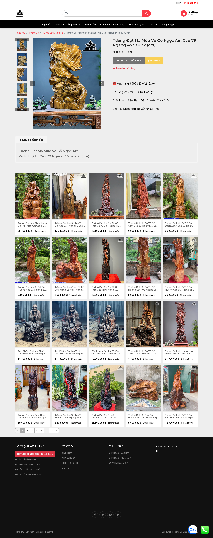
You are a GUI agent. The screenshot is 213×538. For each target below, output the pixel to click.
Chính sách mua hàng (120, 458)
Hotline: (186, 3)
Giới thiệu (67, 453)
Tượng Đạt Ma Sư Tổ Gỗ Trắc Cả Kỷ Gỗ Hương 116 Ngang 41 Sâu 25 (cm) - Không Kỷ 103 (105, 224)
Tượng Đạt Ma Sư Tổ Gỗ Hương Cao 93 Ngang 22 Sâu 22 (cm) (31, 288)
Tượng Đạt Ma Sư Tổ (53, 33)
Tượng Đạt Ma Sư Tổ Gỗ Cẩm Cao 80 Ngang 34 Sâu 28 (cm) (143, 224)
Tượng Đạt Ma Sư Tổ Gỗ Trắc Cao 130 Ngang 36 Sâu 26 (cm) (104, 288)
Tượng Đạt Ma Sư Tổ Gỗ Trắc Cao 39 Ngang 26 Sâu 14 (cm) (143, 352)
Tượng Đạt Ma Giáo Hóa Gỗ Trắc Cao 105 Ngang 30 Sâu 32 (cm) (32, 416)
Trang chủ (20, 33)
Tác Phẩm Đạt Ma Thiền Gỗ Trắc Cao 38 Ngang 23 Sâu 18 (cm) (69, 352)
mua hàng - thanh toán (27, 464)
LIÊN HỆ (65, 468)
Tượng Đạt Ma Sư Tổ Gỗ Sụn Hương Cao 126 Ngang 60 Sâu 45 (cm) (180, 416)
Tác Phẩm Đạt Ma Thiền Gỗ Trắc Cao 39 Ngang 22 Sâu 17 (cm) (105, 352)
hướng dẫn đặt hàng (26, 459)
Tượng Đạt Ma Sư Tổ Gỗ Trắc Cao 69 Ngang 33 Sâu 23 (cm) (69, 416)
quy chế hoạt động (119, 463)
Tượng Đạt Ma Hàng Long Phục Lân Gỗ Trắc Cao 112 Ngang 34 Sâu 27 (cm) (179, 352)
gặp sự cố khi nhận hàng (28, 474)
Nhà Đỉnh (49, 532)
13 (51, 430)
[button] (32, 83)
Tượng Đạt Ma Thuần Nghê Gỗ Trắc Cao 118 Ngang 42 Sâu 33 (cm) (103, 416)
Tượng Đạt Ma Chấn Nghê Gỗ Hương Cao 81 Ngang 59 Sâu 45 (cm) (69, 288)
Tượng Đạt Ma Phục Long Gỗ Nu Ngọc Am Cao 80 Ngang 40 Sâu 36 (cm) (32, 224)
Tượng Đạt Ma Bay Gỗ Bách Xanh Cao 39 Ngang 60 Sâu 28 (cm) (142, 416)
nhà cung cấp (69, 458)
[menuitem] (45, 24)
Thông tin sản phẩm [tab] (31, 139)
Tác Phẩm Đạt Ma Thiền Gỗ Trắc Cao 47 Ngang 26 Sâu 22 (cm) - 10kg (32, 352)
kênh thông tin (70, 463)
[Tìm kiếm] (146, 13)
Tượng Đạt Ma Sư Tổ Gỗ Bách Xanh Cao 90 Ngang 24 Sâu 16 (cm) (179, 224)
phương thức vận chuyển (28, 469)
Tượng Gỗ (34, 33)
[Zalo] (192, 529)
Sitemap (40, 532)
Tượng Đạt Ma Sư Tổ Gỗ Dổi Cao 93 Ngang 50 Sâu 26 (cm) (69, 224)
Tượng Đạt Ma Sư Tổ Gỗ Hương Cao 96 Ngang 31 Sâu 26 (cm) (178, 288)
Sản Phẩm (30, 532)
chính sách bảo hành (120, 453)
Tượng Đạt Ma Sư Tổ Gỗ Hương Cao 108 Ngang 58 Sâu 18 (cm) (142, 288)
